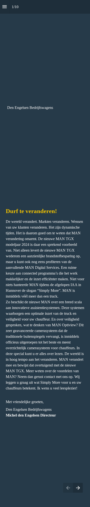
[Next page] (78, 488)
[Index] (4, 7)
